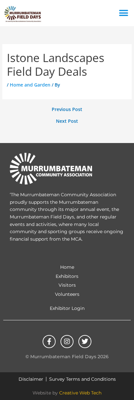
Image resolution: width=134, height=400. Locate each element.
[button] (123, 13)
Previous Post (67, 109)
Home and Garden (30, 85)
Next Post (67, 121)
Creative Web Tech (80, 392)
